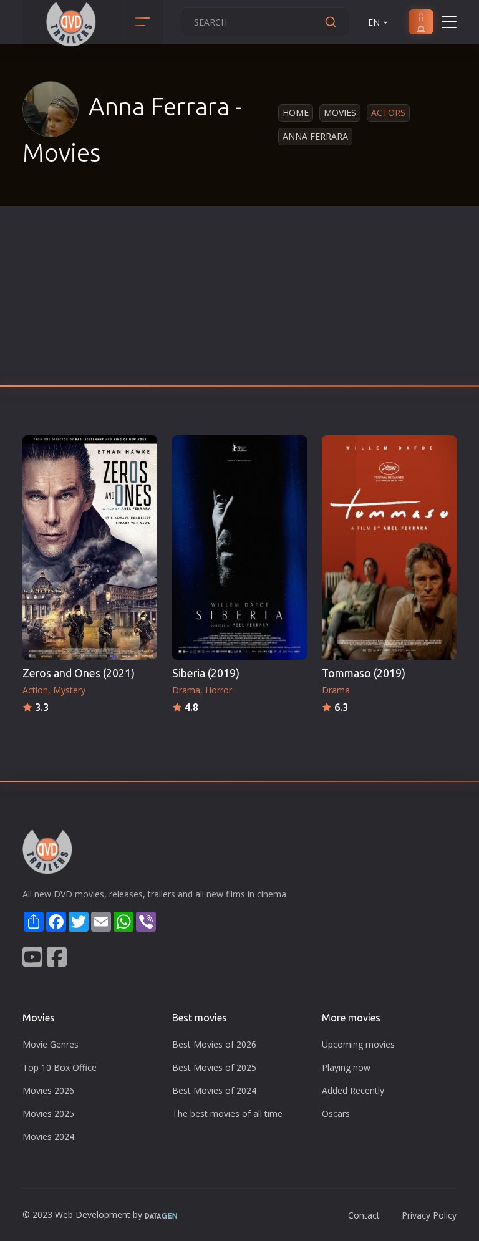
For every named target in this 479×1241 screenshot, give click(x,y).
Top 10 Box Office (59, 1067)
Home (296, 112)
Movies (340, 112)
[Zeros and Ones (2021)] (89, 547)
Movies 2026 (48, 1090)
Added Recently (353, 1090)
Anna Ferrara (315, 136)
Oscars (336, 1113)
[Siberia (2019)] (239, 547)
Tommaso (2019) (363, 673)
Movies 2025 (48, 1113)
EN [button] (374, 22)
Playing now (346, 1067)
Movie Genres (50, 1044)
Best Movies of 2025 (214, 1067)
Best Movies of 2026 (214, 1044)
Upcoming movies (358, 1044)
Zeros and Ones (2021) (78, 673)
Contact (364, 1215)
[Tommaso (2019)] (389, 547)
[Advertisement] (239, 299)
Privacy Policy (429, 1215)
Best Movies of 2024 (214, 1090)
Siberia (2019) (206, 673)
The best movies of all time (227, 1113)
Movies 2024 (48, 1136)
